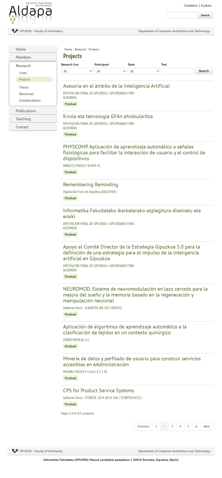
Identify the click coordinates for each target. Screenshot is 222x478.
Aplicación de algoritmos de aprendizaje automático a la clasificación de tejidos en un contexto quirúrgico (125, 329)
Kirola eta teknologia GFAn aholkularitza (108, 116)
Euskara (206, 5)
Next (207, 426)
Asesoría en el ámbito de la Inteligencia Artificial (116, 85)
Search (205, 15)
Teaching (23, 118)
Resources (26, 94)
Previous (143, 426)
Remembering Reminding (90, 184)
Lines (23, 73)
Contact (22, 126)
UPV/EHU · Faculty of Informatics (41, 31)
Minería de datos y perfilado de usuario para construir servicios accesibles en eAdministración (132, 361)
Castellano (191, 5)
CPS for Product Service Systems (98, 390)
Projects (25, 79)
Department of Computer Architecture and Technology (174, 31)
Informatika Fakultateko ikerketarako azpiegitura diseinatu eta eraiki (132, 213)
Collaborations (30, 100)
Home (21, 49)
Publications (26, 110)
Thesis (24, 87)
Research (23, 65)
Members (23, 57)
